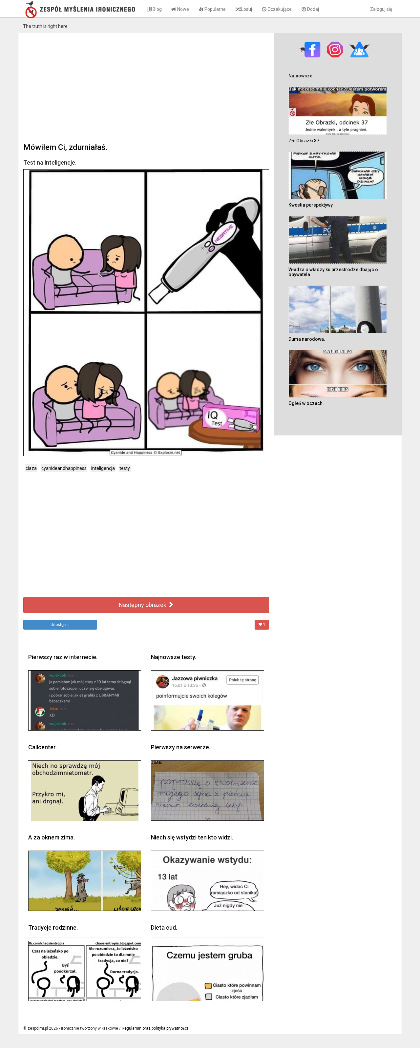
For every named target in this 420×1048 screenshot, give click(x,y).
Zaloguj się (381, 9)
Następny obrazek (143, 604)
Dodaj (312, 9)
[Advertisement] (146, 87)
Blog (157, 9)
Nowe (182, 9)
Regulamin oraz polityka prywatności (155, 1028)
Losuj (246, 9)
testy (124, 468)
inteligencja (103, 468)
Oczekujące (279, 9)
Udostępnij (60, 624)
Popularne (214, 9)
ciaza (31, 468)
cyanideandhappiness (64, 468)
